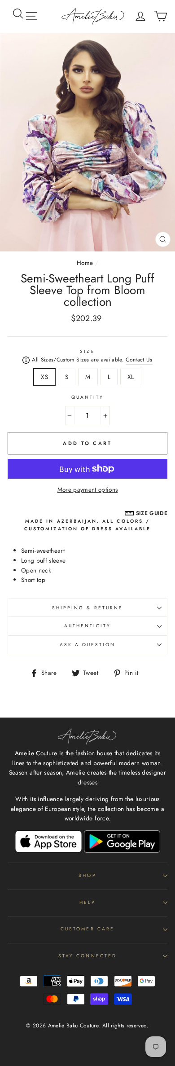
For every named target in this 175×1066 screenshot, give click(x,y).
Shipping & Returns (87, 607)
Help (87, 902)
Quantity (87, 397)
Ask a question (88, 644)
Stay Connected (87, 955)
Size (87, 351)
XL (130, 376)
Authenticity (87, 625)
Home (85, 262)
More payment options (87, 489)
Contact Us (139, 360)
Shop (87, 875)
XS (44, 376)
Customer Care (87, 928)
